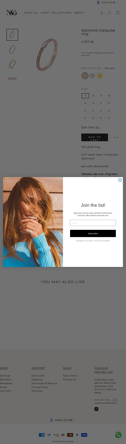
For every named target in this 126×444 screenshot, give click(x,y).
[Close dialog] (120, 180)
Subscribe (93, 233)
